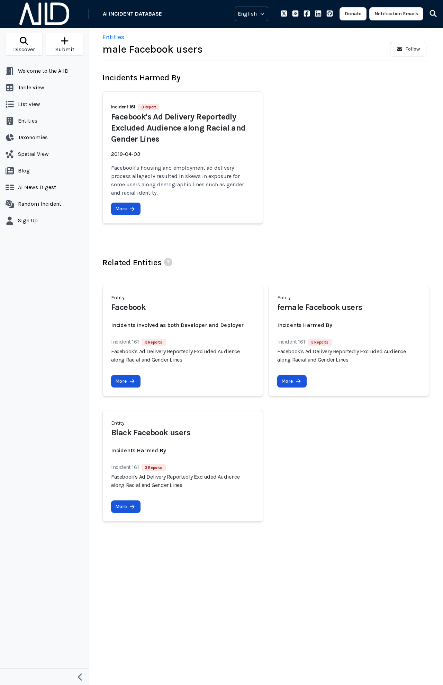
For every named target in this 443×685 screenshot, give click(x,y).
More (121, 209)
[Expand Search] (428, 14)
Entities (113, 37)
